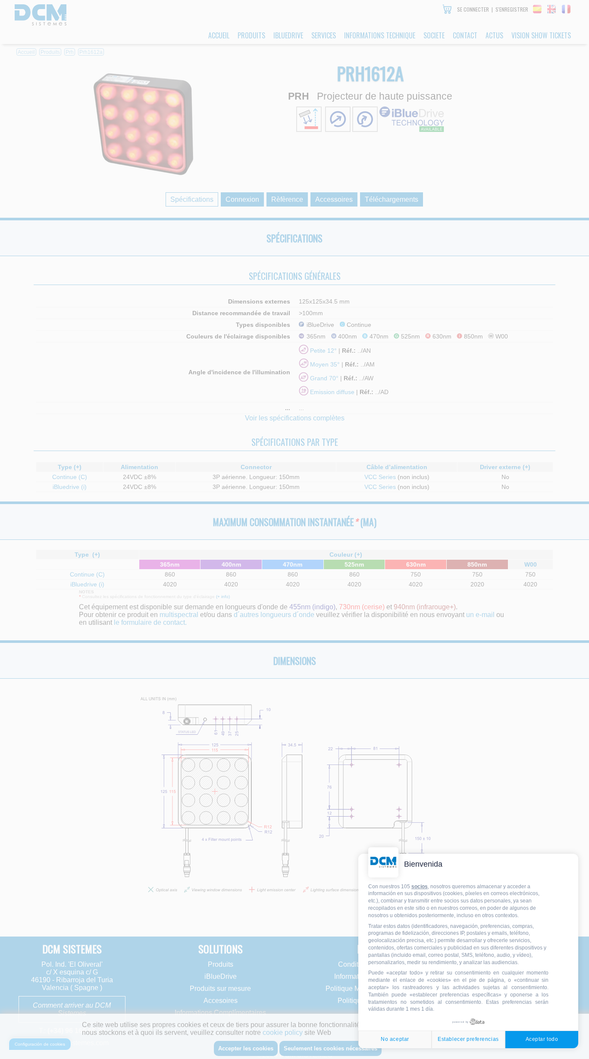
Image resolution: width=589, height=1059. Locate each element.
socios (419, 887)
